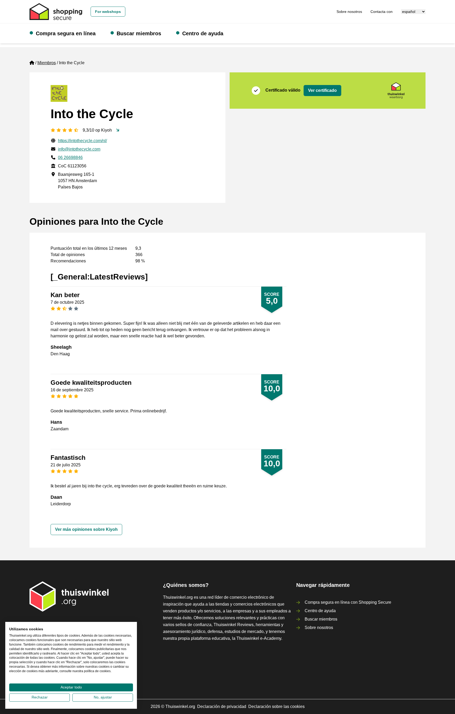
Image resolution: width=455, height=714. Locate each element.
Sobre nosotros (349, 11)
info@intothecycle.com (79, 149)
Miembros (46, 63)
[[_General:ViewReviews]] (117, 130)
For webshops (108, 11)
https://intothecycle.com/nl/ (82, 140)
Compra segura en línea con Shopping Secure (348, 602)
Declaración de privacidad (221, 706)
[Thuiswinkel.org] (55, 11)
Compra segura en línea (66, 33)
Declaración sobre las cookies (276, 706)
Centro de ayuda (202, 33)
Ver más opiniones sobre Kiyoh (86, 529)
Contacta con (381, 11)
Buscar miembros (139, 33)
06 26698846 (70, 157)
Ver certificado (322, 90)
